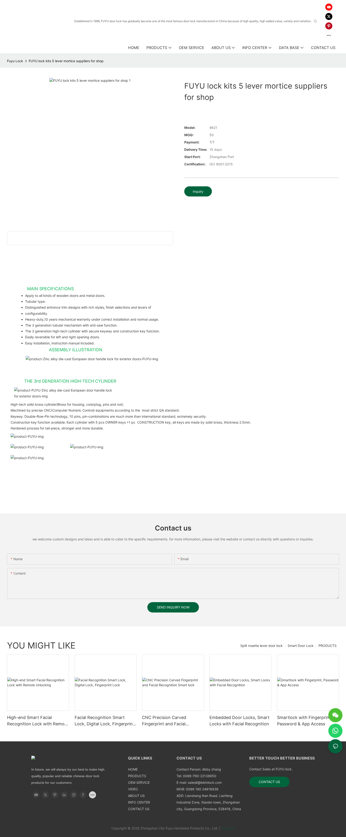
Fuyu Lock (15, 61)
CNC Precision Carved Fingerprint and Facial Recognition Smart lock (165, 721)
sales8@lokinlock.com (205, 782)
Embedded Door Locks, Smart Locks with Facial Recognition (239, 720)
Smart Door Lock (301, 646)
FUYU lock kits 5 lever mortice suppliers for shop (66, 61)
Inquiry (198, 191)
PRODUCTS (327, 646)
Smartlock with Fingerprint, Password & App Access (304, 720)
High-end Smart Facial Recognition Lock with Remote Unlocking (37, 721)
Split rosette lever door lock (261, 646)
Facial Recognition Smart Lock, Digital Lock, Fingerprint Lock (104, 721)
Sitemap (228, 828)
